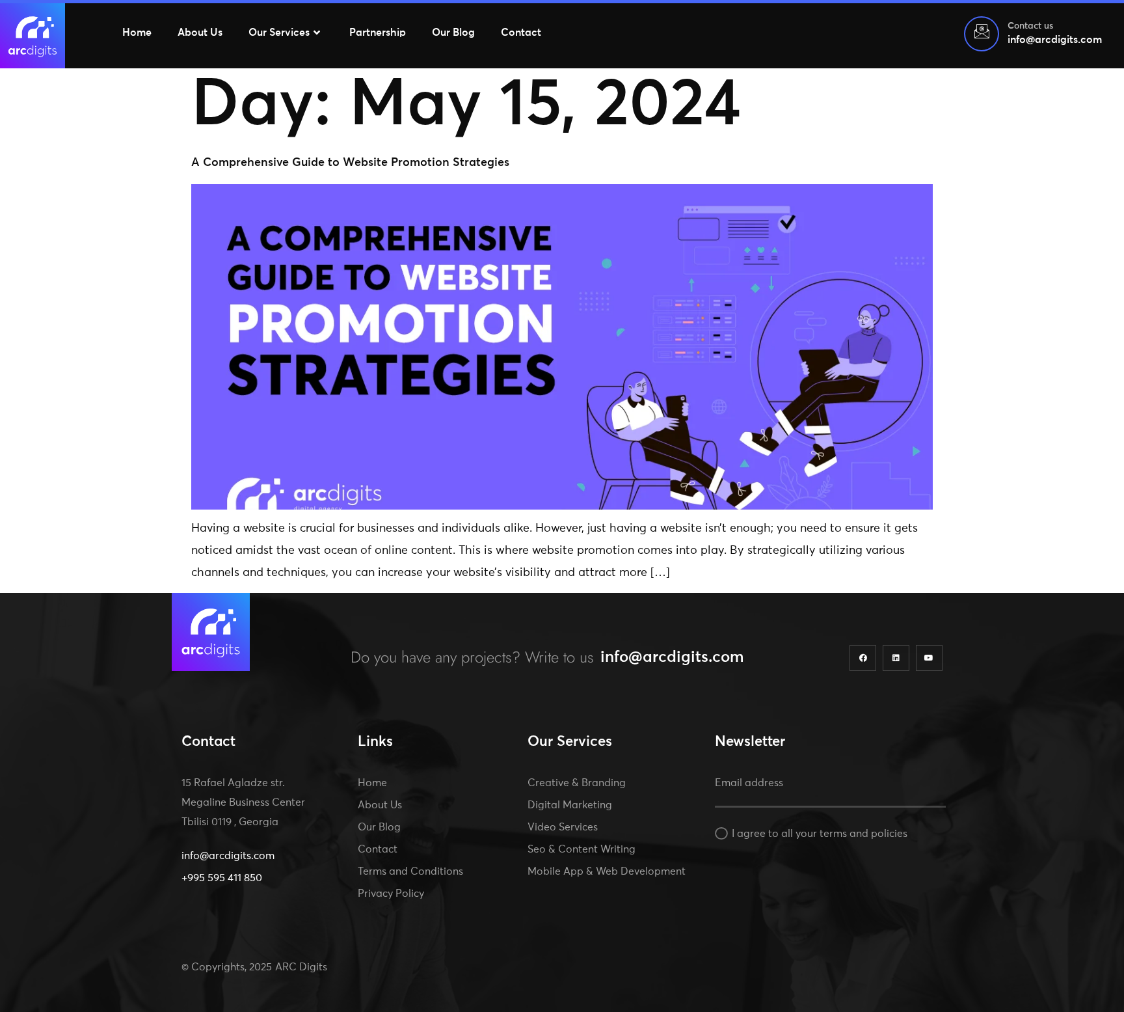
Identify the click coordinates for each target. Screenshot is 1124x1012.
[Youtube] (929, 658)
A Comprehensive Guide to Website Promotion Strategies (350, 163)
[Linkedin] (896, 658)
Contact (521, 32)
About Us (200, 32)
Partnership (377, 32)
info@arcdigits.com (672, 657)
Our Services (279, 32)
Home (137, 32)
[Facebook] (863, 658)
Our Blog (453, 32)
